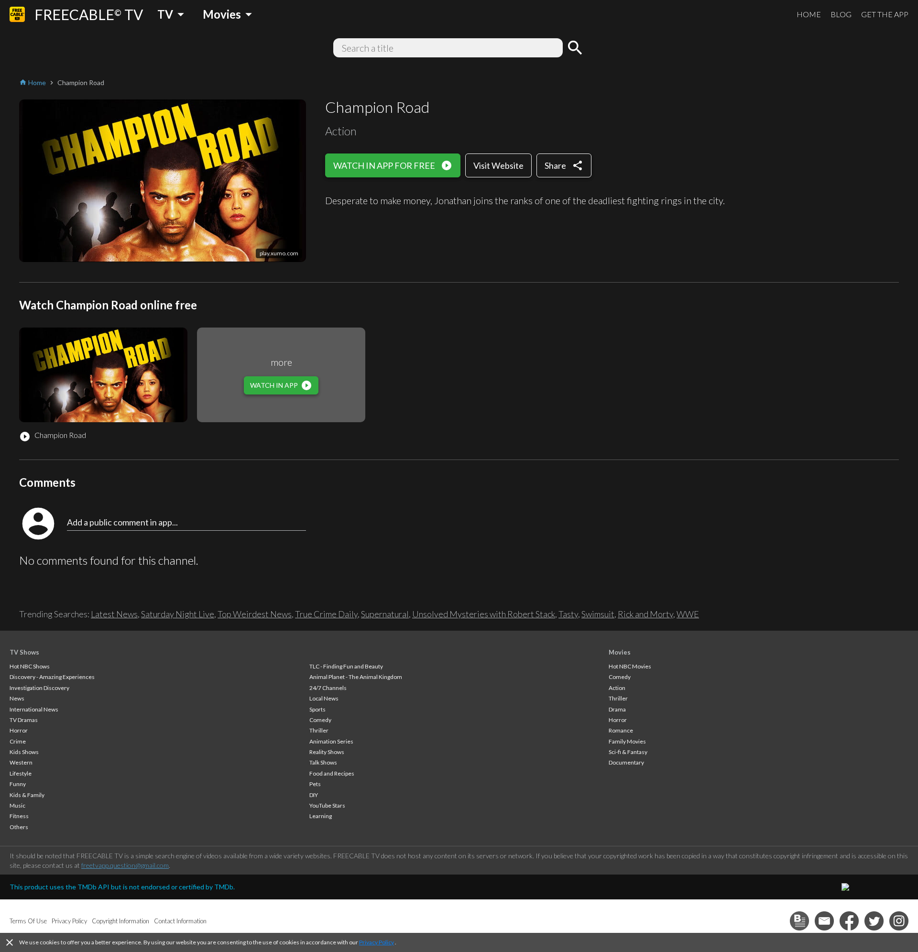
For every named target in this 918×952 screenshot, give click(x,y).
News (17, 698)
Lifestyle (21, 773)
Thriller (318, 730)
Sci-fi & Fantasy (628, 751)
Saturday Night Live (177, 614)
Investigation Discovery (39, 687)
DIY (313, 795)
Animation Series (331, 741)
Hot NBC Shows (30, 666)
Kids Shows (24, 751)
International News (34, 709)
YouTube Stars (327, 805)
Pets (315, 784)
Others (19, 827)
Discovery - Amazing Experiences (52, 676)
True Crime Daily (326, 614)
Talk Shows (323, 762)
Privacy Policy (376, 942)
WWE (688, 614)
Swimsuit (597, 614)
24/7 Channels (328, 687)
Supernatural (385, 614)
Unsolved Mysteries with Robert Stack (483, 614)
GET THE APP (884, 14)
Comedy (320, 719)
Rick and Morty (645, 614)
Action (617, 687)
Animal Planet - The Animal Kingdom (355, 676)
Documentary (626, 762)
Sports (317, 709)
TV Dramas (24, 719)
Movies (620, 652)
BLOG (841, 14)
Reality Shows (326, 751)
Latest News (114, 614)
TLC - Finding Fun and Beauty (346, 666)
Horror (19, 730)
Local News (324, 698)
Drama (617, 709)
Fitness (19, 816)
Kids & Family (27, 795)
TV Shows (24, 652)
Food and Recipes (331, 773)
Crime (18, 741)
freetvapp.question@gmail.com (125, 865)
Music (17, 805)
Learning (320, 816)
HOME (809, 14)
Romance (621, 730)
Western (21, 762)
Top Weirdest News (255, 614)
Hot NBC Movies (630, 666)
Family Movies (627, 741)
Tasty (568, 614)
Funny (18, 784)
